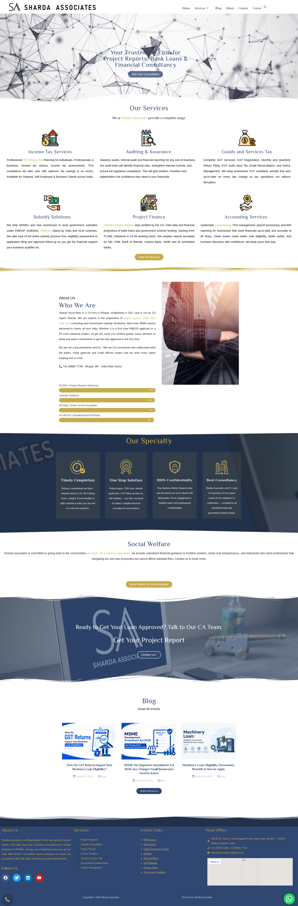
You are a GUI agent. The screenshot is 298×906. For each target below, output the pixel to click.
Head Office (216, 830)
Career (257, 8)
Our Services (149, 108)
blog (103, 776)
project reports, (133, 318)
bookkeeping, (223, 225)
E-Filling (148, 853)
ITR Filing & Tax (33, 160)
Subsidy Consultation (91, 844)
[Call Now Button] (7, 899)
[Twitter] (17, 878)
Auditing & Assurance (148, 151)
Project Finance (149, 217)
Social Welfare (149, 544)
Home (186, 8)
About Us (10, 830)
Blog (217, 8)
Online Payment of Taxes (156, 849)
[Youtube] (39, 878)
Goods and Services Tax (247, 151)
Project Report (88, 849)
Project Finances (89, 839)
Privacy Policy (151, 867)
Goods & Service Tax (91, 858)
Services (200, 8)
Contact (243, 8)
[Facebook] (6, 878)
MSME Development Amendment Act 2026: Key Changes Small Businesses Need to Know (149, 769)
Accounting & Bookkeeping (94, 863)
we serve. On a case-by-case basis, (109, 553)
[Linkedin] (28, 878)
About (230, 8)
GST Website (150, 863)
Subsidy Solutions (52, 217)
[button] (201, 8)
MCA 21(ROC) (151, 858)
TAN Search (150, 844)
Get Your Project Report (149, 640)
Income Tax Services (50, 151)
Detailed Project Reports (119, 225)
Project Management (91, 867)
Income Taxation (89, 853)
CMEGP (44, 230)
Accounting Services (245, 217)
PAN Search (150, 839)
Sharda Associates (134, 118)
